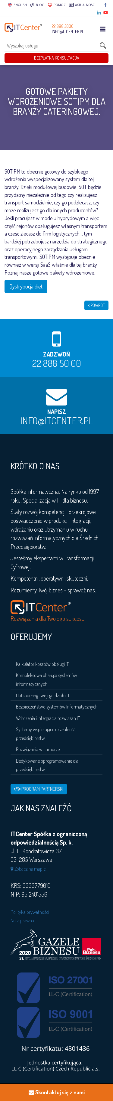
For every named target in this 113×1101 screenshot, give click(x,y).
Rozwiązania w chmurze (38, 749)
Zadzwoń (56, 354)
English (20, 5)
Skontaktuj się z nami (59, 1092)
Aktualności (85, 5)
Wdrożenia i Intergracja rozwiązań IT (48, 718)
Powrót (97, 305)
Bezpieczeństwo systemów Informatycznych (57, 707)
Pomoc (59, 5)
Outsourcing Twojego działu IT (43, 695)
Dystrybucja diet (25, 286)
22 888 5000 (63, 26)
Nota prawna (22, 920)
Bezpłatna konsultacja (56, 57)
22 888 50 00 (56, 363)
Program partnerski (41, 789)
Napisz (56, 411)
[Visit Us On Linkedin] (99, 13)
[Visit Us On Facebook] (105, 5)
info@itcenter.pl (68, 31)
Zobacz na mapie (30, 868)
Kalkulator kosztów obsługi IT (42, 664)
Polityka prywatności (30, 912)
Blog (39, 5)
